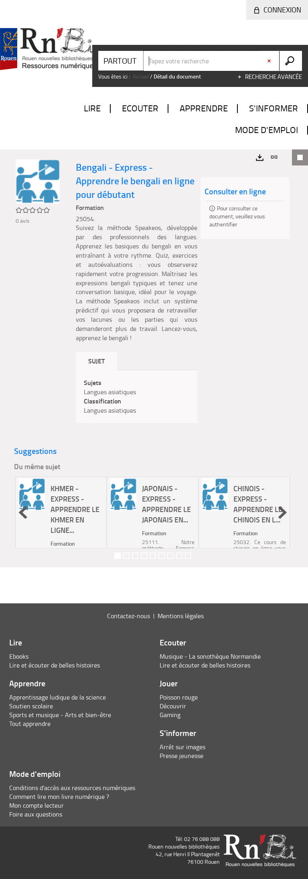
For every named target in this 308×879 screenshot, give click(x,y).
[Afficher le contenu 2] (126, 555)
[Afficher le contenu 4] (144, 555)
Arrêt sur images (182, 746)
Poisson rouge (179, 697)
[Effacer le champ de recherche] (270, 61)
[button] (23, 512)
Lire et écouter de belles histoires (54, 665)
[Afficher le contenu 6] (161, 555)
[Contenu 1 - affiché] (117, 555)
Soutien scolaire (31, 706)
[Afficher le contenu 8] (179, 555)
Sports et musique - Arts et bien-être (60, 714)
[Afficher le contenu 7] (170, 555)
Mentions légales (181, 615)
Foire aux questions (35, 814)
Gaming (170, 714)
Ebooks (18, 656)
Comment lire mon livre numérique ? (59, 796)
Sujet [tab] (96, 360)
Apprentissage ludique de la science (57, 697)
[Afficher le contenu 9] (188, 555)
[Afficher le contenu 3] (135, 555)
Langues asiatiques (110, 391)
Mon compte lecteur (36, 805)
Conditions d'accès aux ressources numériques (72, 787)
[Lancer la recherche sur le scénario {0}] (290, 61)
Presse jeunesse (181, 755)
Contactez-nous (128, 615)
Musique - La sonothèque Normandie (210, 656)
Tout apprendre (30, 723)
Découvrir (173, 706)
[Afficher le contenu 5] (153, 555)
